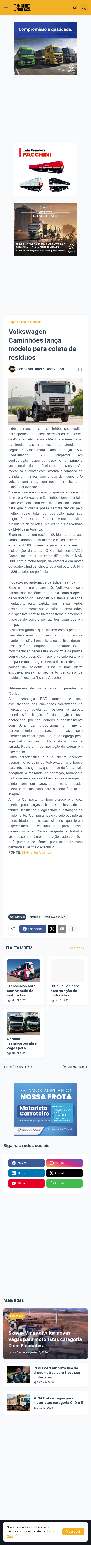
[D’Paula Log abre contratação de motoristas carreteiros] (67, 970)
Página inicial (17, 322)
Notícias (35, 322)
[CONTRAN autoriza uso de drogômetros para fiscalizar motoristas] (18, 1374)
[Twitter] (52, 929)
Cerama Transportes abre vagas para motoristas (22, 1043)
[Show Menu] (6, 7)
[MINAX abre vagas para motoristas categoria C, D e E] (18, 1402)
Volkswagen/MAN (56, 916)
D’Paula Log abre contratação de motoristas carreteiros (65, 991)
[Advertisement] (45, 109)
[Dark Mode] (74, 7)
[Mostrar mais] (72, 929)
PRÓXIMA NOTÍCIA (72, 1067)
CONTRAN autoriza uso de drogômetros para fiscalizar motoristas (57, 1372)
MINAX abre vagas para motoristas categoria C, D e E (58, 1400)
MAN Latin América (36, 852)
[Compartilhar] (79, 369)
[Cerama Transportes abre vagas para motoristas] (23, 1023)
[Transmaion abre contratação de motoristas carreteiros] (23, 970)
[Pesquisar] (84, 7)
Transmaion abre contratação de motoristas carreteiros (21, 991)
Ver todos (77, 948)
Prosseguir (73, 1531)
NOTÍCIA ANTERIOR (20, 1067)
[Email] (62, 929)
